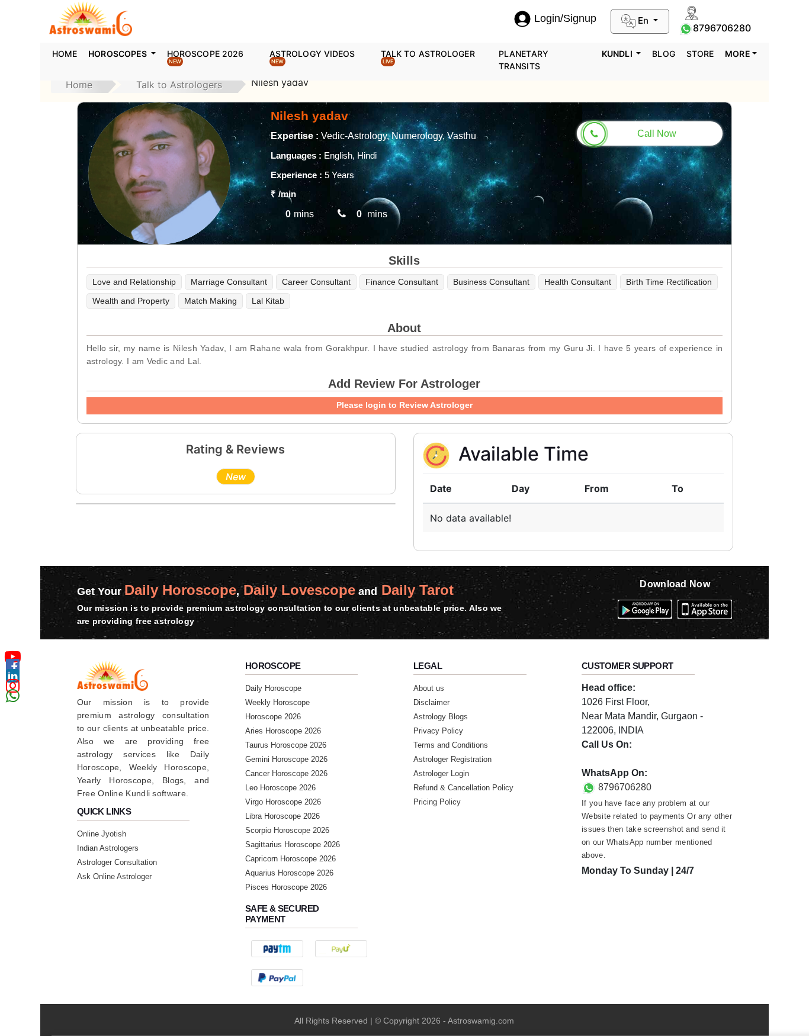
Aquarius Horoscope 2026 (289, 872)
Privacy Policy (438, 730)
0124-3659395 (612, 759)
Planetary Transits (523, 60)
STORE (700, 54)
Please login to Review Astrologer (404, 405)
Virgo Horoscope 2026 (283, 801)
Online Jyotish (101, 833)
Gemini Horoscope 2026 (286, 759)
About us (428, 688)
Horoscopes (118, 54)
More (737, 54)
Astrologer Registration (452, 759)
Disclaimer (431, 702)
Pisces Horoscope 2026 (286, 887)
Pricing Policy (437, 801)
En (643, 20)
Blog (663, 54)
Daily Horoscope (273, 688)
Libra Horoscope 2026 (282, 816)
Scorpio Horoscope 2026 (287, 830)
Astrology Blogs (440, 716)
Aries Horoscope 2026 (283, 730)
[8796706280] (686, 28)
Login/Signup (565, 18)
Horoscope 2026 (205, 57)
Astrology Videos (312, 57)
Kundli (618, 54)
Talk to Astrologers (179, 85)
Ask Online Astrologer (114, 876)
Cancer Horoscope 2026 (286, 773)
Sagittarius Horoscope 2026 (292, 844)
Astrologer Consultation (117, 862)
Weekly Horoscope (277, 702)
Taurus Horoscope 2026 (285, 745)
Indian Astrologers (108, 848)
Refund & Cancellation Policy (463, 787)
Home (64, 54)
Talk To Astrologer (428, 57)
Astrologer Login (441, 773)
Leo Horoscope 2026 (280, 787)
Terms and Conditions (450, 745)
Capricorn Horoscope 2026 (290, 858)
